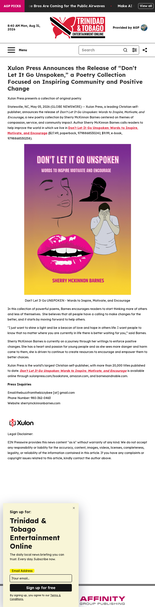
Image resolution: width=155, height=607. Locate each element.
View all (146, 6)
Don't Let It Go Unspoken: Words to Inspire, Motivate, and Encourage (73, 371)
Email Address (22, 571)
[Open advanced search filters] (134, 50)
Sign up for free (40, 587)
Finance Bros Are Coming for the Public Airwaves (62, 6)
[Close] (74, 508)
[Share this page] (144, 50)
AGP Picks (12, 6)
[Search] (125, 50)
